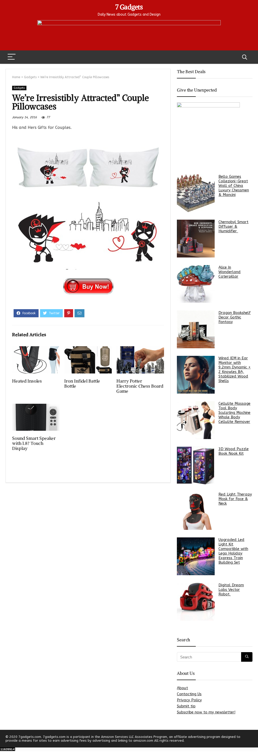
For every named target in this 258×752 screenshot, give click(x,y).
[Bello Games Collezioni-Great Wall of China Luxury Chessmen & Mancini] (196, 193)
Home (16, 77)
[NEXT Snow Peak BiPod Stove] (253, 739)
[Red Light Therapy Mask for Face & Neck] (196, 511)
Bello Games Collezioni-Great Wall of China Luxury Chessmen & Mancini (233, 185)
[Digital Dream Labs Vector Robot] (196, 602)
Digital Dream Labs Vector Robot (231, 589)
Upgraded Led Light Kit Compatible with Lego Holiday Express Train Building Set (233, 551)
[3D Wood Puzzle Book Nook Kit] (196, 465)
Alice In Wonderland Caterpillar (229, 272)
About (182, 688)
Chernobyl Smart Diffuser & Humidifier (233, 226)
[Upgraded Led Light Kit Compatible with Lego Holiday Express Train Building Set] (196, 556)
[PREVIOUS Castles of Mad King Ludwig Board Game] (5, 739)
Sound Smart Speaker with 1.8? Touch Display (34, 443)
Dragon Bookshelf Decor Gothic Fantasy (234, 317)
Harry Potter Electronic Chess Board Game (139, 386)
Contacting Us (189, 694)
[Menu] (12, 57)
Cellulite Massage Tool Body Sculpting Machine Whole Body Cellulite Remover (234, 412)
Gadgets (30, 77)
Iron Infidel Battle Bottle (82, 383)
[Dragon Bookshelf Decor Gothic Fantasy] (196, 329)
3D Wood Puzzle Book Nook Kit (233, 451)
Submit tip (186, 706)
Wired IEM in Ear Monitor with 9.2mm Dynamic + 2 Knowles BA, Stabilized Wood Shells (234, 369)
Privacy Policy (189, 700)
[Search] (245, 57)
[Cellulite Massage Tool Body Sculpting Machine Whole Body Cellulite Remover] (196, 420)
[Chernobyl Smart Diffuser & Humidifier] (196, 238)
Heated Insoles (27, 381)
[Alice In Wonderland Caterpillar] (196, 284)
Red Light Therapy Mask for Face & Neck (235, 499)
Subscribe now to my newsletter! (206, 712)
